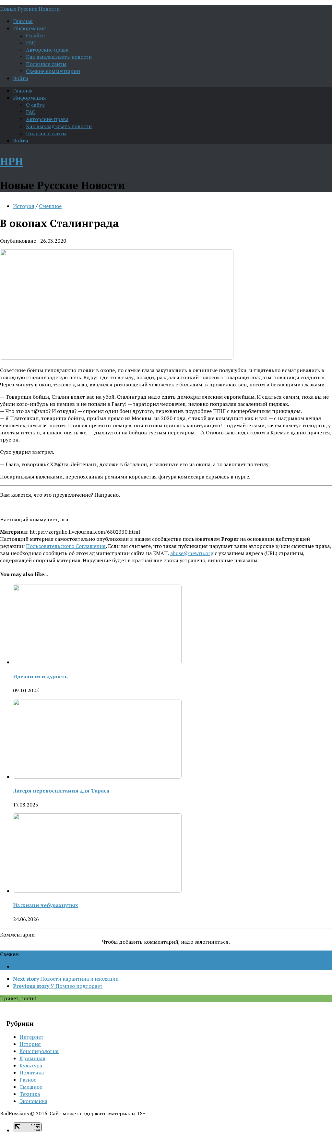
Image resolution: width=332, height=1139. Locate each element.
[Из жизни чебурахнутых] (97, 890)
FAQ (31, 42)
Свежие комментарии (53, 71)
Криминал (32, 1058)
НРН (11, 161)
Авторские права (47, 49)
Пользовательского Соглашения (66, 546)
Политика (31, 1072)
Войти (20, 78)
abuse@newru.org (191, 553)
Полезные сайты (46, 63)
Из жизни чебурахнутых (45, 905)
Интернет (31, 1036)
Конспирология (39, 1051)
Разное (27, 1079)
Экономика (33, 1101)
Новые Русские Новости (30, 8)
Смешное (50, 206)
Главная (23, 21)
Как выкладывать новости (59, 56)
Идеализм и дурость (40, 676)
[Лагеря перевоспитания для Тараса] (97, 776)
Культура (30, 1065)
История (23, 206)
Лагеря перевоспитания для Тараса (61, 790)
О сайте (35, 35)
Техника (29, 1093)
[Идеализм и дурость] (97, 662)
